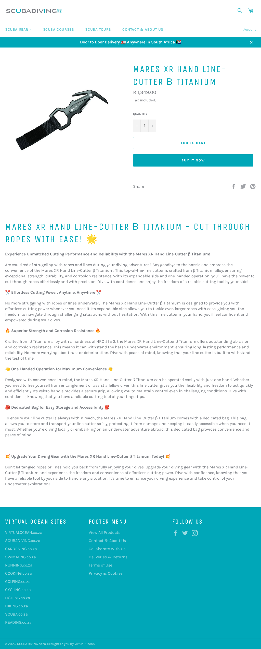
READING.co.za (18, 622)
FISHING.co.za (17, 597)
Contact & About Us (143, 29)
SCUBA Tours (98, 29)
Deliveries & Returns (108, 556)
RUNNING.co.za (18, 565)
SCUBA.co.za (16, 614)
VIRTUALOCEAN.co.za (23, 532)
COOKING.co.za (18, 573)
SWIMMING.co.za (20, 556)
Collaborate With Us (107, 548)
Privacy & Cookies (106, 573)
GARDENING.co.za (21, 548)
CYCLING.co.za (18, 589)
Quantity (140, 114)
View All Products (104, 532)
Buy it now (193, 160)
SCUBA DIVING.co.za (31, 644)
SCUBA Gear (17, 29)
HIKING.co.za (16, 606)
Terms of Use (100, 565)
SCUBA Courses (58, 29)
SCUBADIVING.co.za (22, 540)
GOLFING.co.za (18, 581)
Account (249, 29)
